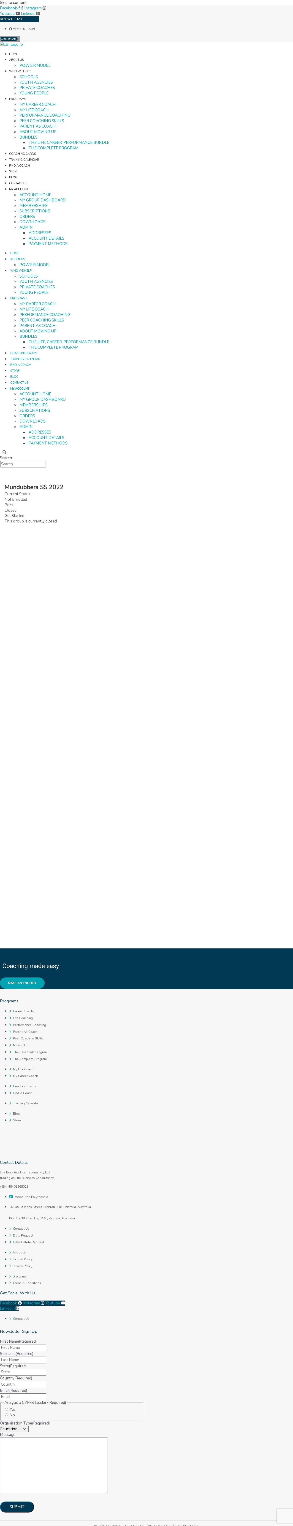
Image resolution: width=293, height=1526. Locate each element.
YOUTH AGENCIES (36, 82)
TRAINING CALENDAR (24, 160)
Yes (13, 1409)
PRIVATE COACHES (37, 87)
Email (13, 1390)
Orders (27, 216)
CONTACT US (18, 183)
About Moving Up (37, 131)
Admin (26, 227)
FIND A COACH (19, 166)
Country (16, 1378)
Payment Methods (48, 243)
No (12, 1415)
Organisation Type (25, 1423)
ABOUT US (16, 60)
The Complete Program (54, 148)
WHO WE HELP (19, 71)
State (13, 1366)
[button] (4, 452)
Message (7, 1434)
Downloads (32, 222)
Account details (46, 238)
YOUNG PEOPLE (34, 93)
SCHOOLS (28, 77)
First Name (18, 1341)
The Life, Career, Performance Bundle (69, 142)
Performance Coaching (44, 115)
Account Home (35, 195)
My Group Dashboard (42, 200)
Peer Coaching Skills (41, 120)
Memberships (33, 205)
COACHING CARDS (22, 154)
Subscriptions (34, 211)
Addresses (40, 233)
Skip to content (13, 2)
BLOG (13, 177)
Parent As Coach (37, 126)
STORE (13, 171)
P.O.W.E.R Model (34, 65)
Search (6, 457)
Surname (16, 1353)
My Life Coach (34, 110)
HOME (13, 54)
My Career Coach (37, 104)
